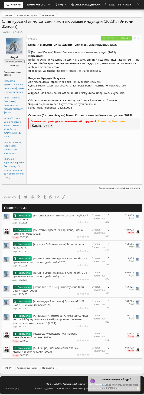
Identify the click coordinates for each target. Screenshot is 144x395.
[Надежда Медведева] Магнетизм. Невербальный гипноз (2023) (44, 335)
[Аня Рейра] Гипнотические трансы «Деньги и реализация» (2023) (45, 349)
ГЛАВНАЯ (15, 4)
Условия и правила (82, 388)
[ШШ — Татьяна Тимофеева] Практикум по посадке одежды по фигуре (14, 105)
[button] (49, 5)
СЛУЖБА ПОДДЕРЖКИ (87, 4)
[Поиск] (138, 5)
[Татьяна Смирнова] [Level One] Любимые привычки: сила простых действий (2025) (49, 260)
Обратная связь (63, 388)
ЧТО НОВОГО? (38, 4)
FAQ (60, 4)
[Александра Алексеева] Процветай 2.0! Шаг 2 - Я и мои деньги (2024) (48, 303)
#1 (139, 38)
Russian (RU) (13, 388)
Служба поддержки (44, 388)
